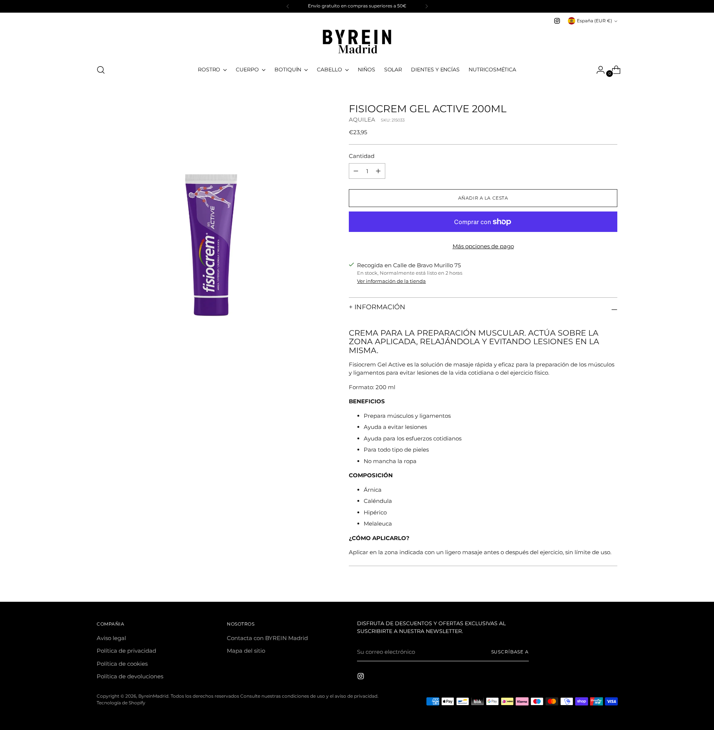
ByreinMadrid (153, 696)
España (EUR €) (594, 20)
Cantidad (361, 155)
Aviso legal (111, 638)
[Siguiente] (426, 6)
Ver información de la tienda (391, 281)
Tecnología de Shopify (121, 702)
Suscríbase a (510, 652)
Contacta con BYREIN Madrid (267, 638)
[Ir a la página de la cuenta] (597, 69)
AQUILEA (362, 119)
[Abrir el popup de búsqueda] (100, 69)
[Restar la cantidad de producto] (378, 171)
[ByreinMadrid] (357, 41)
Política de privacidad (126, 650)
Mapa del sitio (246, 650)
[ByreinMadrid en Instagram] (557, 20)
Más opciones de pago (483, 246)
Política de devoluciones (130, 676)
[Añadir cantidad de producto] (356, 171)
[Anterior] (288, 6)
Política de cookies (122, 663)
